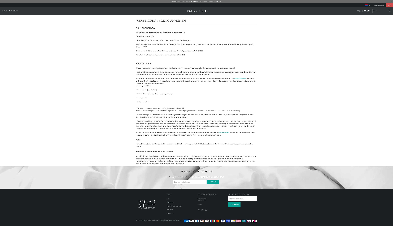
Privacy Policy (164, 220)
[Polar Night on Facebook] (199, 210)
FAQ (358, 11)
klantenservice (224, 133)
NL (369, 5)
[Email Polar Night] (206, 210)
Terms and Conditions (175, 220)
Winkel (12, 11)
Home (4, 11)
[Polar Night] (197, 11)
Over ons (366, 11)
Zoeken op (170, 213)
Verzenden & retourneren (174, 206)
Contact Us (170, 202)
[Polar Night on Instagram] (202, 210)
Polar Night (144, 220)
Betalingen (170, 209)
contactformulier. (240, 78)
